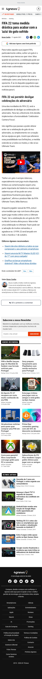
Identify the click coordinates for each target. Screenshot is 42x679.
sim (24, 271)
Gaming (30, 626)
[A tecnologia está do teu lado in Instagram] (15, 581)
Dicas (31, 617)
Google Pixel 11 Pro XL (24, 14)
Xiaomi (11, 617)
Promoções (31, 622)
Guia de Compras (11, 626)
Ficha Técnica (11, 649)
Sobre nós (11, 640)
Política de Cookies (30, 638)
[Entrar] (39, 9)
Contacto (30, 642)
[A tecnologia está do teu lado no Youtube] (21, 581)
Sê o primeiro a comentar (22, 303)
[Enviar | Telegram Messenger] (38, 37)
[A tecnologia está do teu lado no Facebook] (10, 581)
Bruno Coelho (6, 37)
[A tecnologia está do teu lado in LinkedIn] (32, 581)
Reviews (30, 612)
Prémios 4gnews (30, 652)
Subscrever (34, 334)
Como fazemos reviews (11, 655)
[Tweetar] (31, 37)
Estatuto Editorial (11, 645)
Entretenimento (30, 608)
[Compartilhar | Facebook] (27, 37)
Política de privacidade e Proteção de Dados (11, 634)
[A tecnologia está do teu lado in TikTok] (26, 581)
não (30, 271)
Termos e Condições (31, 633)
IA (11, 622)
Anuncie (30, 647)
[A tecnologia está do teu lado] (13, 9)
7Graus (26, 663)
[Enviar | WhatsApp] (34, 37)
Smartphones (11, 603)
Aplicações (11, 608)
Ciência (30, 603)
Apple (11, 612)
